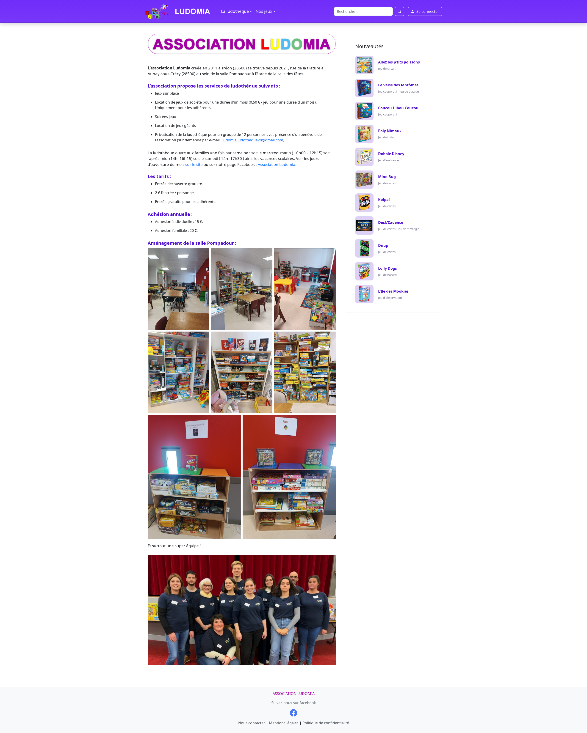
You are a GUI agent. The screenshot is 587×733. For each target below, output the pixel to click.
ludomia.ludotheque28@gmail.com (252, 140)
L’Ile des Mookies (393, 291)
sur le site (194, 164)
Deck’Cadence (390, 222)
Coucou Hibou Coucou (398, 107)
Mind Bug (387, 176)
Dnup (383, 245)
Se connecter (427, 11)
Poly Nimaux (389, 130)
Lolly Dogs (387, 268)
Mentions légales (284, 722)
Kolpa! (384, 199)
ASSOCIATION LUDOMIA (294, 693)
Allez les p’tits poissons (399, 62)
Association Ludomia (276, 164)
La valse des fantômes (398, 85)
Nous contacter (251, 722)
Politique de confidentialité (325, 722)
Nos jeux (264, 11)
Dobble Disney (391, 153)
